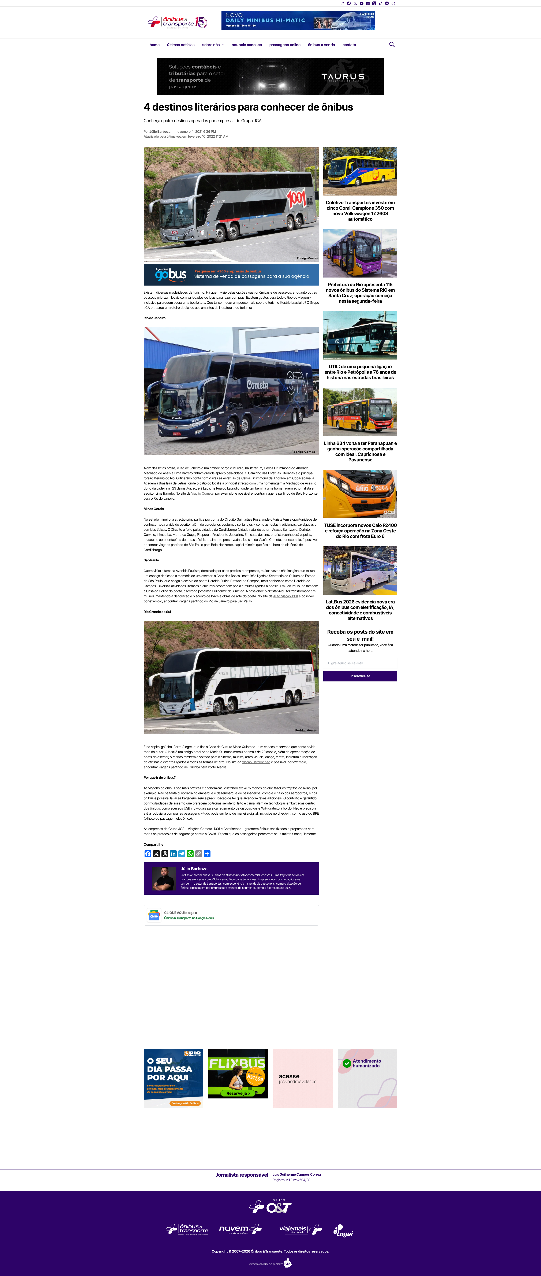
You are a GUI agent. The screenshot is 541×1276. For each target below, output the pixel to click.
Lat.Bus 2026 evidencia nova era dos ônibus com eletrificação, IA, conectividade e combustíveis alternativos (360, 610)
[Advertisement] (358, 717)
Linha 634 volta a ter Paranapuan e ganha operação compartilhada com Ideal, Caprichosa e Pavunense (360, 451)
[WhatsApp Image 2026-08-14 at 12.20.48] (298, 20)
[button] (222, 44)
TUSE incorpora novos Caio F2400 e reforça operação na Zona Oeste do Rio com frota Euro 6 (360, 530)
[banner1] (231, 274)
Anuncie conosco (247, 44)
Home (155, 44)
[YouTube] (361, 3)
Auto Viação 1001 (285, 596)
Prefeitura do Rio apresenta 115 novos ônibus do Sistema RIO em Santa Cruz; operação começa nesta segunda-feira (360, 293)
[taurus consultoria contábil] (270, 76)
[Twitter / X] (355, 3)
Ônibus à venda (321, 44)
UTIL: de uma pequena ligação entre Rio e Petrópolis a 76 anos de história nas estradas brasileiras (360, 372)
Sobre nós (211, 44)
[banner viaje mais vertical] (367, 1078)
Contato (349, 44)
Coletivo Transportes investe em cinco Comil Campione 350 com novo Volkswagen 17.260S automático (360, 211)
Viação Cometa (202, 493)
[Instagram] (342, 3)
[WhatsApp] (393, 3)
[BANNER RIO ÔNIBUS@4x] (173, 1078)
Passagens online (285, 44)
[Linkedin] (368, 3)
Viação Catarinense (256, 762)
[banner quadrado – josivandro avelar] (303, 1078)
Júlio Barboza (160, 131)
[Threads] (374, 3)
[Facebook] (349, 3)
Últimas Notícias (181, 44)
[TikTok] (381, 3)
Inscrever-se (360, 676)
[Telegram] (387, 3)
